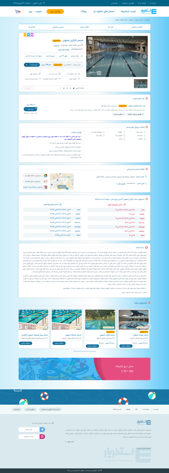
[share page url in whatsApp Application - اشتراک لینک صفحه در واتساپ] (73, 88)
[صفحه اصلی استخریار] (148, 11)
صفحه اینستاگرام (29, 436)
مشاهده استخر (126, 346)
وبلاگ (83, 11)
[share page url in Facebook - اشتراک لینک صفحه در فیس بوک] (60, 88)
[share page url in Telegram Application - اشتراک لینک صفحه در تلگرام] (66, 88)
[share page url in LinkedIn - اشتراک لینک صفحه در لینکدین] (63, 88)
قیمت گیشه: (33, 113)
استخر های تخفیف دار (103, 11)
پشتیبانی (114, 3)
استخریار (147, 20)
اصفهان (131, 20)
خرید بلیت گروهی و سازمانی (50, 409)
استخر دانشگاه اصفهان (73, 335)
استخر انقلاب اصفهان (107, 335)
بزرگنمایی (62, 186)
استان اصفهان (139, 20)
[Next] (20, 326)
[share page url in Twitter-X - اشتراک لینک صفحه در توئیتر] (70, 88)
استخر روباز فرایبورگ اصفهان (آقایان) (35, 335)
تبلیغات (128, 409)
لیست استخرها (128, 11)
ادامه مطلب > (69, 442)
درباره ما (153, 3)
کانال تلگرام (29, 429)
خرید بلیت (30, 109)
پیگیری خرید (55, 11)
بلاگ (136, 409)
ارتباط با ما (142, 3)
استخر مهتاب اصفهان (140, 335)
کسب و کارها (117, 409)
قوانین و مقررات (128, 3)
